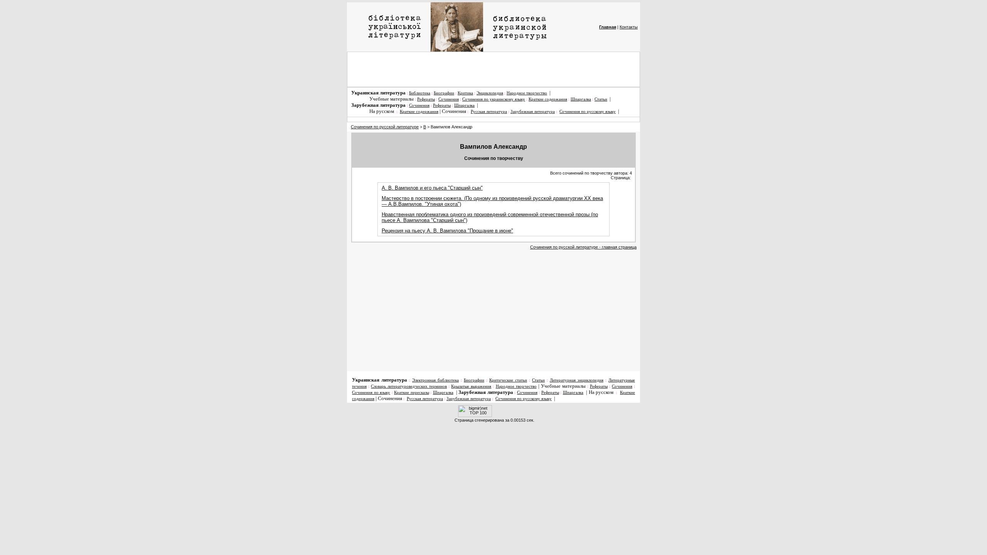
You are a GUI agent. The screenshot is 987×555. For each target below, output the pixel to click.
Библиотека (419, 93)
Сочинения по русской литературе (385, 126)
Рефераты (426, 99)
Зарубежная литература (532, 111)
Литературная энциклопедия (576, 380)
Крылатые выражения (471, 386)
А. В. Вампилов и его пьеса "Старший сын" (432, 188)
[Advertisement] (493, 69)
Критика (465, 93)
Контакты (629, 27)
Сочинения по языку (371, 392)
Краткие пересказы (411, 392)
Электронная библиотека (435, 380)
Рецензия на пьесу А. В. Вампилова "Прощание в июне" (447, 231)
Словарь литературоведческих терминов (409, 386)
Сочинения (448, 99)
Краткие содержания (548, 99)
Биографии (444, 93)
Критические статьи (508, 380)
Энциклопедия (490, 93)
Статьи (601, 99)
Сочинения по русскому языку (587, 111)
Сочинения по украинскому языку (493, 99)
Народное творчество (527, 93)
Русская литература (489, 111)
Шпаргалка (581, 99)
